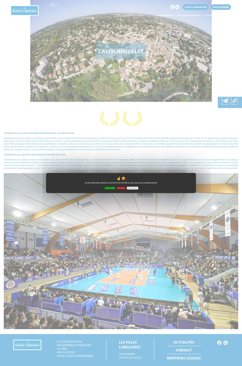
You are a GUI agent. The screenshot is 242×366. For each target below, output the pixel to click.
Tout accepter (109, 188)
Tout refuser (121, 188)
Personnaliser (132, 188)
